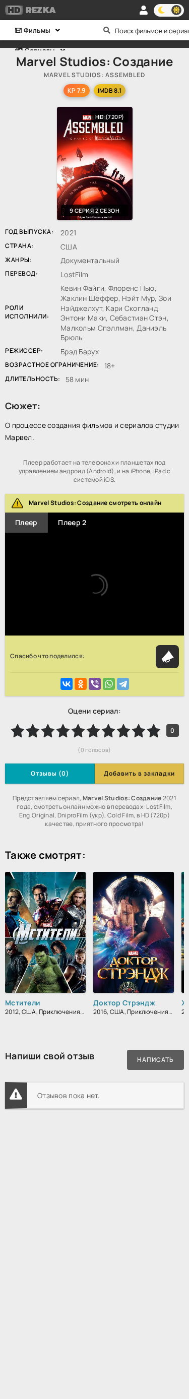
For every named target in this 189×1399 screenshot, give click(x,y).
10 (153, 730)
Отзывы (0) (50, 773)
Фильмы (36, 30)
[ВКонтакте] (66, 684)
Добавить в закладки (139, 773)
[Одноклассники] (81, 684)
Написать (155, 1059)
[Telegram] (123, 684)
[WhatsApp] (109, 684)
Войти (144, 10)
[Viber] (95, 684)
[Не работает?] (167, 656)
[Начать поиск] (107, 30)
